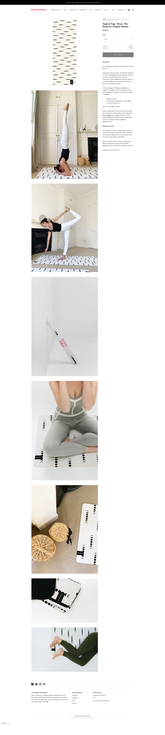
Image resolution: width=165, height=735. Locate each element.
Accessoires (83, 9)
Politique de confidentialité (101, 700)
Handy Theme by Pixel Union (77, 717)
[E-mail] (44, 684)
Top (91, 9)
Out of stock (118, 54)
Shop (64, 9)
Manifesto (98, 9)
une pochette (107, 115)
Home (104, 19)
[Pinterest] (36, 684)
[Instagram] (40, 684)
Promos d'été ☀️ (56, 9)
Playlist (105, 9)
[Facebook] (32, 684)
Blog (73, 700)
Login (113, 9)
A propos (75, 695)
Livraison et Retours (99, 695)
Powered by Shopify (89, 717)
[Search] (133, 10)
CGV (94, 698)
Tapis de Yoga (73, 9)
